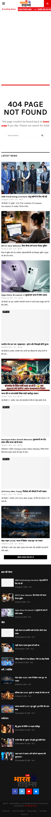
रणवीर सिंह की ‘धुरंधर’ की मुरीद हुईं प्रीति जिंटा (30, 740)
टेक (4, 262)
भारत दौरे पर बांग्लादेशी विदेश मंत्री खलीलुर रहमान (19, 393)
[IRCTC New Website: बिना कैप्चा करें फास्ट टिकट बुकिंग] (25, 227)
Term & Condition (19, 811)
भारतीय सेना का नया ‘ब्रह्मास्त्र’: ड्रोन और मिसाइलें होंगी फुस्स (25, 344)
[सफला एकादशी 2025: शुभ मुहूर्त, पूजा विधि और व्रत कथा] (7, 709)
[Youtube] (29, 791)
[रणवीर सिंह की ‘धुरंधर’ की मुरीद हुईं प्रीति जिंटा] (7, 742)
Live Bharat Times (30, 806)
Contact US (6, 811)
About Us (24, 814)
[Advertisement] (25, 42)
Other (5, 164)
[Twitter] (22, 791)
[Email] (36, 791)
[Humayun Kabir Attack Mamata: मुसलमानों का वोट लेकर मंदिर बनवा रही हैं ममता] (25, 421)
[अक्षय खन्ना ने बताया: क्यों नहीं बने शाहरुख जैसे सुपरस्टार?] (7, 756)
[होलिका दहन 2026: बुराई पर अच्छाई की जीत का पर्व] (7, 695)
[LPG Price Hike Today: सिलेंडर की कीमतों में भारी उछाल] (25, 473)
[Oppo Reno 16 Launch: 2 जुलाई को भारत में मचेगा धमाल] (25, 276)
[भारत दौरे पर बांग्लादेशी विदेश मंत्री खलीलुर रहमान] (25, 375)
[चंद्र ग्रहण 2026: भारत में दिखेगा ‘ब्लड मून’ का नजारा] (25, 522)
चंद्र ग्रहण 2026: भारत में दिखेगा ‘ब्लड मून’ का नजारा (22, 540)
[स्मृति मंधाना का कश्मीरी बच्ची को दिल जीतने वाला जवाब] (7, 633)
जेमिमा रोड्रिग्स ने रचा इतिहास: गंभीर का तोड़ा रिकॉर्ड (32, 659)
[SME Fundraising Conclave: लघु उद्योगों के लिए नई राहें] (25, 178)
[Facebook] (15, 791)
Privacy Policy (32, 811)
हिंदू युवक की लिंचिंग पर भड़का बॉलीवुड (27, 726)
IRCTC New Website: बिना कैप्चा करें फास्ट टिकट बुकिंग (24, 246)
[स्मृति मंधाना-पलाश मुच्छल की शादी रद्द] (7, 648)
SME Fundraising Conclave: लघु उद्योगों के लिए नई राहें (24, 196)
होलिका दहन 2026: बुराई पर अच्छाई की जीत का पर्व (32, 693)
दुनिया (4, 361)
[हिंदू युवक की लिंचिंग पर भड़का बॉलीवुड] (7, 729)
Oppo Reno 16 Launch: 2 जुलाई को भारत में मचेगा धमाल (24, 295)
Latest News (9, 155)
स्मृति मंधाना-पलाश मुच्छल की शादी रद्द (27, 645)
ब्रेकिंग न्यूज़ (6, 213)
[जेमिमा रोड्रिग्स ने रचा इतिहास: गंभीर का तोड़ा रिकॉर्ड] (7, 661)
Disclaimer (43, 811)
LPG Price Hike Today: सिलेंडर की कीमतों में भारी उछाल (24, 491)
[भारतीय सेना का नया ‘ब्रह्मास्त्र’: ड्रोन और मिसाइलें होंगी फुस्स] (25, 326)
